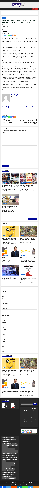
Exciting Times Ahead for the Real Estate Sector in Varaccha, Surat (30, 107)
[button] (2, 9)
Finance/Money (5, 308)
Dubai (4, 455)
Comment (4, 132)
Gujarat (15, 457)
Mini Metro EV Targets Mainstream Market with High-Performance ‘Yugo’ (10, 278)
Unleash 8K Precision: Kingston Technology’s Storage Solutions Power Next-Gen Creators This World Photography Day (10, 240)
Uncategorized (5, 348)
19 (26, 419)
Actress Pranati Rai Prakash (8, 437)
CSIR (16, 445)
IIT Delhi (4, 461)
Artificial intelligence (7, 443)
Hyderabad (14, 459)
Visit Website (14, 99)
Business (4, 298)
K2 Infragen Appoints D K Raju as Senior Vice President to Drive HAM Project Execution (10, 259)
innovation (5, 466)
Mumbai (4, 470)
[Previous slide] (16, 400)
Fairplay (11, 457)
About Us (8, 482)
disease (4, 453)
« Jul (22, 425)
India (3, 317)
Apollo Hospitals (6, 441)
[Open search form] (31, 9)
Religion (3, 332)
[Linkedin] (7, 35)
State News (4, 341)
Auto (4, 274)
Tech (3, 344)
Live (36, 9)
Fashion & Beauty (5, 305)
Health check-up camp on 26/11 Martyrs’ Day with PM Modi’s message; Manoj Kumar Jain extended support (27, 187)
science (11, 474)
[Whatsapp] (9, 35)
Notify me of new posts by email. (9, 163)
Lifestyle (3, 320)
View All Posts (23, 99)
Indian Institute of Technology (9, 463)
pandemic (5, 472)
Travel (3, 346)
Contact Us (17, 482)
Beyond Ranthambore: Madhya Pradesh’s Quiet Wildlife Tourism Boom (27, 239)
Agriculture (4, 289)
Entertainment (5, 303)
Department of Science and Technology (8, 451)
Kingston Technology (7, 468)
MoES (13, 468)
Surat (10, 476)
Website (3, 155)
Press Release (5, 255)
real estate (13, 472)
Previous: (9, 121)
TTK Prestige (5, 478)
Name (3, 147)
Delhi (6, 447)
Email (3, 151)
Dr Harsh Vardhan (10, 453)
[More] (15, 35)
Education (22, 255)
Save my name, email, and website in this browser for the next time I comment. (17, 159)
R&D (9, 472)
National (4, 322)
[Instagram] (13, 35)
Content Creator (6, 445)
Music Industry (10, 470)
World (3, 351)
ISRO (9, 466)
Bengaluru (14, 443)
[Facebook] (3, 35)
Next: (28, 121)
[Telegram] (11, 35)
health (4, 459)
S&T (8, 474)
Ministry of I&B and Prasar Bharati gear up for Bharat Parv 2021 (7, 107)
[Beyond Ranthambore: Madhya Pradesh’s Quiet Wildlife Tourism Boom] (28, 231)
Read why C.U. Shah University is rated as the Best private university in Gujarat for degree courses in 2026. (28, 279)
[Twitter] (5, 35)
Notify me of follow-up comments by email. (10, 160)
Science (3, 334)
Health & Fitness (24, 182)
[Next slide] (17, 400)
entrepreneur (5, 457)
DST (16, 453)
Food (3, 310)
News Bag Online (6, 24)
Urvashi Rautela (12, 478)
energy (13, 455)
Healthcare (8, 459)
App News (4, 291)
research (4, 474)
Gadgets (3, 313)
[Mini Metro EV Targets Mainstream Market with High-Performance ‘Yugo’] (10, 270)
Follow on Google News (27, 482)
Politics (3, 327)
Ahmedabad (13, 439)
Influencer (5, 465)
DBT (3, 447)
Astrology (4, 293)
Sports (3, 339)
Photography (4, 325)
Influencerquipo (11, 465)
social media (5, 476)
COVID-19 (12, 445)
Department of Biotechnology (9, 449)
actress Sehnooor (6, 439)
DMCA (21, 482)
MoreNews (23, 484)
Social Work (5, 182)
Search (3, 216)
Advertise (12, 482)
